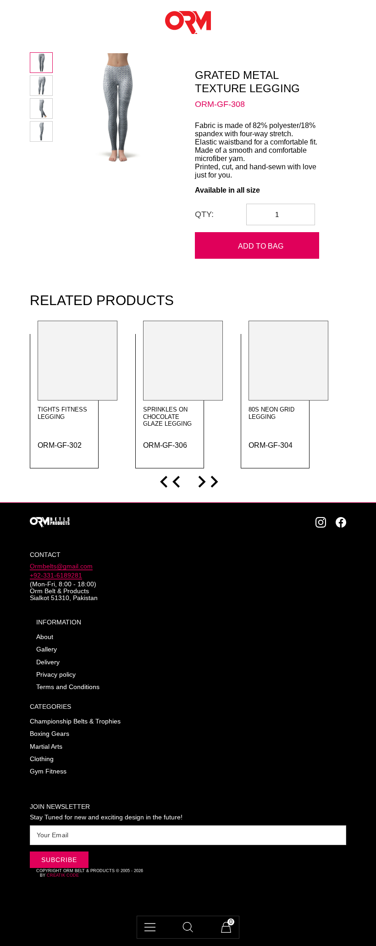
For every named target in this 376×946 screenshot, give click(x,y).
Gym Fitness (48, 771)
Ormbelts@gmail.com (61, 566)
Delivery (48, 662)
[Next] (207, 481)
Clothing (42, 759)
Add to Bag (260, 246)
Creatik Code (63, 875)
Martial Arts (46, 746)
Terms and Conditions (68, 687)
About (44, 637)
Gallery (46, 649)
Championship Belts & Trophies (75, 721)
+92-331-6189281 (56, 575)
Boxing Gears (49, 733)
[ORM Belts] (105, 522)
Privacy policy (56, 674)
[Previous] (170, 481)
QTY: (204, 214)
